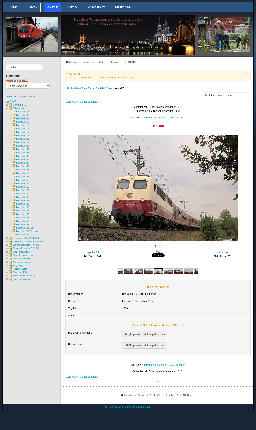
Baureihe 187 (22, 217)
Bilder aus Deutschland (24, 275)
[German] (7, 80)
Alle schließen (27, 96)
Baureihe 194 (22, 234)
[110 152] (138, 271)
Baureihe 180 (22, 197)
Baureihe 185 (22, 210)
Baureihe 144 (22, 163)
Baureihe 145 (22, 166)
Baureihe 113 (22, 128)
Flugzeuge (18, 265)
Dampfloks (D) (20, 105)
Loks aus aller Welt (22, 258)
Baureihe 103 (22, 115)
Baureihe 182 (22, 204)
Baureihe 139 (22, 146)
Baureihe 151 (22, 176)
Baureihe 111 (22, 122)
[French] (13, 80)
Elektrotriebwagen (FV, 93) (26, 245)
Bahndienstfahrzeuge (23, 255)
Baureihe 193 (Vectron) (27, 231)
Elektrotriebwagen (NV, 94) (26, 248)
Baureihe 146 (22, 169)
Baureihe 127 (22, 142)
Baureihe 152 (22, 180)
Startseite (73, 62)
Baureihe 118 (22, 135)
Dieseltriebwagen (21, 252)
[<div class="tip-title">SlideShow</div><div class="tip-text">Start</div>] (155, 245)
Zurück (95, 252)
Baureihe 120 (22, 139)
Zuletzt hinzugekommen (154, 117)
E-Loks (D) (100, 62)
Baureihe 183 (22, 207)
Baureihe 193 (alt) (24, 228)
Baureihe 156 (22, 187)
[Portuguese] (20, 80)
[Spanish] (26, 80)
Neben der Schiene (22, 262)
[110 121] (118, 271)
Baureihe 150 (22, 173)
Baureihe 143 (22, 159)
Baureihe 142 (22, 156)
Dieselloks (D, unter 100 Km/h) (28, 241)
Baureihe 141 (22, 152)
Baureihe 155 (22, 183)
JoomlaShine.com (141, 406)
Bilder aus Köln (20, 272)
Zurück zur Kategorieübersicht (82, 101)
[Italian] (16, 80)
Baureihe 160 (22, 190)
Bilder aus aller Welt (22, 279)
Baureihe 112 (22, 125)
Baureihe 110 (116, 62)
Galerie (86, 62)
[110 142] (129, 271)
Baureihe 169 (22, 193)
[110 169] (148, 271)
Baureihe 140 (22, 149)
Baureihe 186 (22, 214)
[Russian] (23, 80)
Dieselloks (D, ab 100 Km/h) (26, 238)
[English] (10, 80)
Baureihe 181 (22, 200)
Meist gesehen (177, 117)
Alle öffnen (12, 96)
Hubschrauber (20, 269)
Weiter (220, 252)
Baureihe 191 (22, 224)
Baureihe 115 (22, 132)
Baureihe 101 (22, 111)
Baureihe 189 (22, 221)
